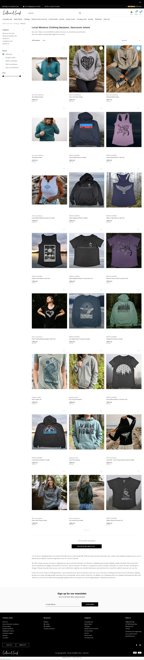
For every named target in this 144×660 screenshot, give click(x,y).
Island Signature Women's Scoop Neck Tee (81, 278)
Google (80, 657)
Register (46, 622)
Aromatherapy (7, 19)
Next (88, 530)
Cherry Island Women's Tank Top (115, 157)
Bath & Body (18, 19)
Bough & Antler (11, 57)
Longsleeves (7, 41)
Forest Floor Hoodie (74, 460)
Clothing (27, 19)
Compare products (49, 628)
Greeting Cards (82, 19)
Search (80, 13)
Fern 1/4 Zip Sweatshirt (75, 399)
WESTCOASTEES (11, 61)
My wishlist (47, 626)
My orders (47, 624)
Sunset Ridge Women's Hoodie (77, 157)
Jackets (5, 43)
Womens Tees (8, 33)
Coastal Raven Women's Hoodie (41, 460)
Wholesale (98, 19)
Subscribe (90, 604)
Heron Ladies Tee (36, 399)
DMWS (76, 653)
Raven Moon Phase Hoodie (39, 520)
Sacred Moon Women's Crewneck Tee (116, 399)
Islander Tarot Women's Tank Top (41, 278)
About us (5, 622)
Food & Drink (53, 19)
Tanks (5, 38)
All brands (9, 54)
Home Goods (70, 19)
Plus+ (80, 653)
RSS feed (85, 653)
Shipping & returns (8, 631)
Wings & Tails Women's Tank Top (115, 218)
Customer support (7, 633)
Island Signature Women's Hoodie (78, 218)
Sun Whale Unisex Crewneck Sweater (79, 339)
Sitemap (4, 635)
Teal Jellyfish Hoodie (37, 97)
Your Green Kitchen (12, 67)
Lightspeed (7, 659)
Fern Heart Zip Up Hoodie (76, 520)
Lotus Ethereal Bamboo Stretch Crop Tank (43, 218)
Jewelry (62, 19)
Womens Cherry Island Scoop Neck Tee (117, 278)
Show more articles (86, 546)
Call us (9, 645)
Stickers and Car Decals (39, 19)
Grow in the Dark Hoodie (75, 97)
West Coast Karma (11, 64)
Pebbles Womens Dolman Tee (114, 520)
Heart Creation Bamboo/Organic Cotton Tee (44, 339)
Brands (90, 19)
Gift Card (107, 19)
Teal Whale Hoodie (37, 157)
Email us (22, 645)
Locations (5, 637)
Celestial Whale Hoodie (112, 97)
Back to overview (7, 23)
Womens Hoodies (9, 36)
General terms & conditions (10, 624)
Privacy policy (6, 626)
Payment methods (7, 628)
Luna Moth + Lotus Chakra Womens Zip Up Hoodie (120, 460)
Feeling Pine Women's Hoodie (114, 339)
